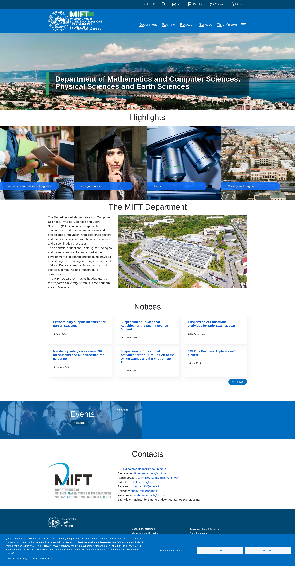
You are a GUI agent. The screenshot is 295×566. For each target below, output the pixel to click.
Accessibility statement (143, 529)
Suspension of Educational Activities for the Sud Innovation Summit (144, 325)
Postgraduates (111, 163)
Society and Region (258, 163)
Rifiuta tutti (220, 550)
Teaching (168, 24)
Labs (184, 163)
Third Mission (227, 24)
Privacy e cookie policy (17, 558)
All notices (238, 381)
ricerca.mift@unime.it (145, 486)
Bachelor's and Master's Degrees (37, 163)
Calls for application (200, 533)
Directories (199, 4)
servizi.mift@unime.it (144, 490)
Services (205, 24)
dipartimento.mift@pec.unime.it (145, 469)
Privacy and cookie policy (144, 533)
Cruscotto (220, 4)
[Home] (76, 21)
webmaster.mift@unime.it (150, 495)
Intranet (239, 4)
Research (187, 24)
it (154, 4)
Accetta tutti (268, 550)
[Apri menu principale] (244, 24)
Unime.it (143, 4)
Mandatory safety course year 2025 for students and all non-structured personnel (78, 355)
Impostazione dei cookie (171, 550)
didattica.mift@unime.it (144, 482)
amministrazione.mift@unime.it (158, 477)
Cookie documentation (41, 558)
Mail (180, 4)
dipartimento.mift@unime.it (150, 473)
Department (148, 24)
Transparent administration (204, 529)
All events (79, 423)
